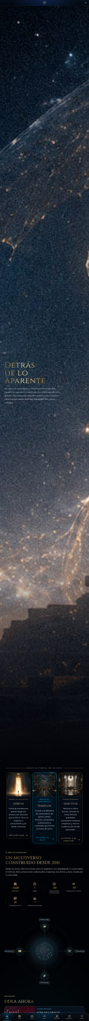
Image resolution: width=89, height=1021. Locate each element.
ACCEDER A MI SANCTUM (68, 839)
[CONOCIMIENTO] (19, 951)
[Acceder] (85, 3)
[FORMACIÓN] (44, 926)
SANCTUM (71, 804)
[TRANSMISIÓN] (69, 951)
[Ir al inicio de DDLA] (44, 3)
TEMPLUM (44, 806)
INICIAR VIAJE (16, 835)
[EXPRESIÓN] (44, 976)
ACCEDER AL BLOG (42, 838)
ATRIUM (18, 804)
